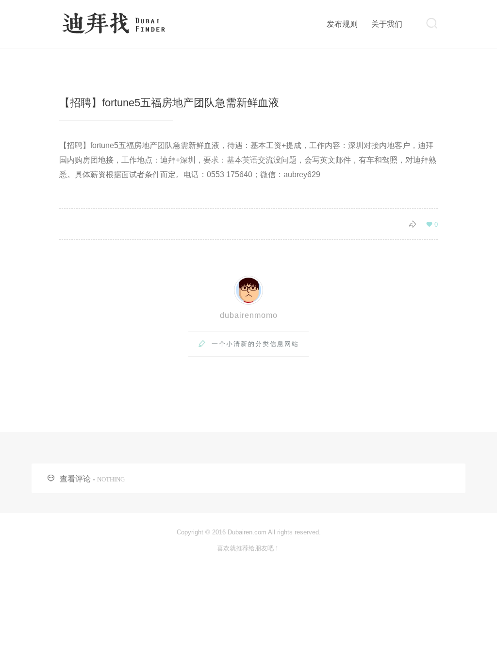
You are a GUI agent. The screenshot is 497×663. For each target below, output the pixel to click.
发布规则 (342, 24)
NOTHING (111, 479)
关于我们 (386, 24)
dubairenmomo (249, 315)
